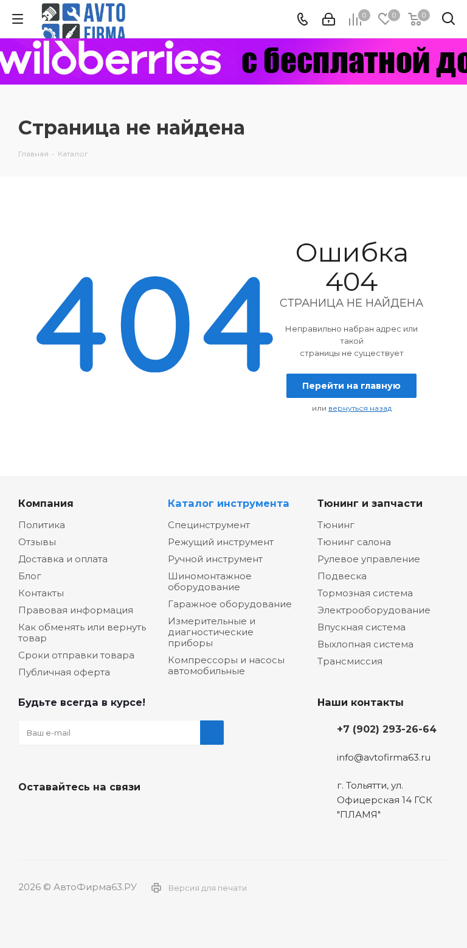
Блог (29, 576)
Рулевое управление (368, 559)
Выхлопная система (365, 644)
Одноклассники (91, 815)
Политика (41, 525)
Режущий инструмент (221, 542)
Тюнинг (336, 525)
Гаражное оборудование (230, 604)
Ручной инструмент (215, 559)
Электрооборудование (374, 610)
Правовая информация (75, 610)
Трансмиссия (349, 661)
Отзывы (37, 542)
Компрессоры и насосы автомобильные (226, 665)
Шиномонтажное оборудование (210, 581)
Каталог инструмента (228, 503)
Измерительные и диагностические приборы (211, 632)
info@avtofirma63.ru (384, 757)
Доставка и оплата (63, 559)
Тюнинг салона (354, 542)
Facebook (61, 815)
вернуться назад (360, 408)
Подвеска (342, 576)
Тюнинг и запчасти (370, 503)
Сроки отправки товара (76, 655)
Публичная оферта (64, 672)
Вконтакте (30, 815)
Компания (46, 503)
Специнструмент (209, 525)
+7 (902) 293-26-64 (387, 729)
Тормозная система (365, 593)
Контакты (41, 593)
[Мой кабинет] (328, 19)
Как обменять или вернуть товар (82, 632)
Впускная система (361, 627)
